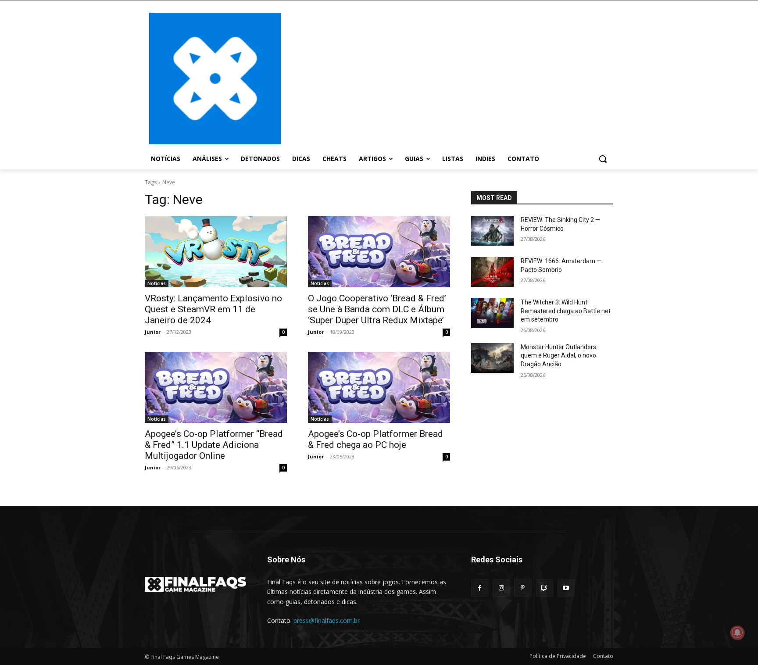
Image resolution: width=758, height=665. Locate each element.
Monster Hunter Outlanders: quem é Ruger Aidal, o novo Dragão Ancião (559, 355)
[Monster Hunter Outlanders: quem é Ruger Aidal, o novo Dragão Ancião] (492, 358)
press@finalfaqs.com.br (326, 620)
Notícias (156, 283)
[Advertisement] (449, 77)
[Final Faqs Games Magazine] (215, 78)
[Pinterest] (522, 588)
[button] (602, 158)
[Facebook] (479, 588)
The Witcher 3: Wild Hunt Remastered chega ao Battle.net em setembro (566, 311)
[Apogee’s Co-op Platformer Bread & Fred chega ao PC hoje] (379, 387)
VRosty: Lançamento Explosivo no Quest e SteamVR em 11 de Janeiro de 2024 (213, 309)
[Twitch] (544, 588)
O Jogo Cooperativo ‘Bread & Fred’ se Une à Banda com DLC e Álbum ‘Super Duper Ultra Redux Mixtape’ (377, 309)
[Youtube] (566, 588)
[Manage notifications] (737, 633)
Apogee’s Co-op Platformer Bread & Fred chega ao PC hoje (375, 439)
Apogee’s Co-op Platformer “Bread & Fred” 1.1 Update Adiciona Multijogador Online (214, 445)
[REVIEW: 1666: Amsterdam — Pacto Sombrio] (492, 272)
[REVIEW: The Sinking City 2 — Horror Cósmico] (492, 231)
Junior (153, 332)
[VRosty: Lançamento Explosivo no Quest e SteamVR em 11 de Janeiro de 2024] (216, 251)
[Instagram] (501, 588)
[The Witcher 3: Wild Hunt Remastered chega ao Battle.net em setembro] (492, 313)
